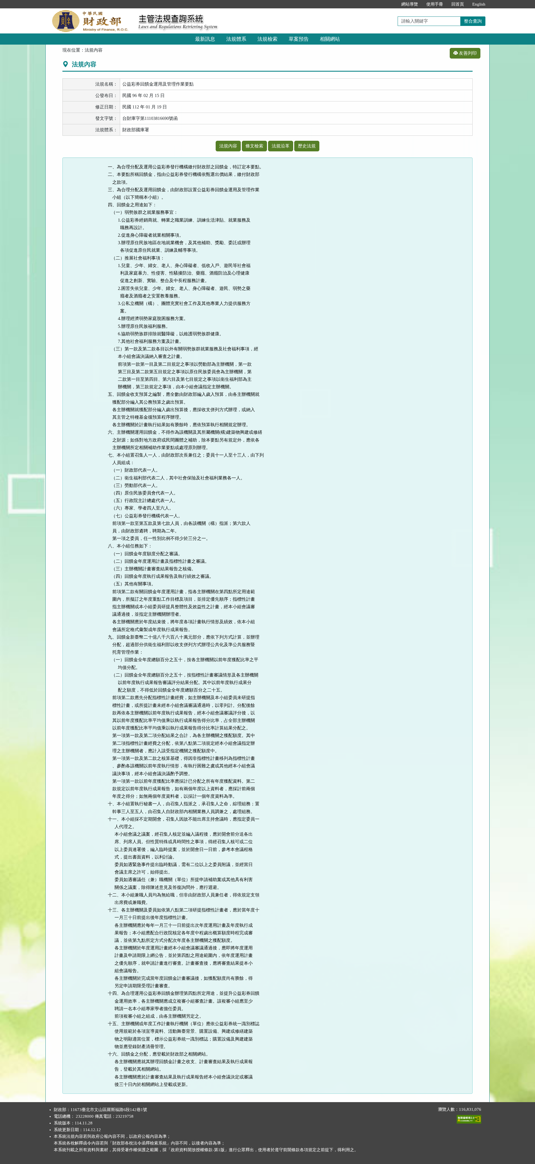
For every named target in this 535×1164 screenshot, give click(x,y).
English (478, 4)
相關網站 (330, 39)
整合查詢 (473, 21)
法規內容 (228, 146)
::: (391, 4)
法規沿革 (281, 146)
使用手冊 (434, 4)
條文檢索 (254, 146)
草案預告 (299, 39)
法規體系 (236, 39)
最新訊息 (205, 39)
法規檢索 (267, 39)
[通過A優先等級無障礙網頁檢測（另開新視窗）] (469, 1118)
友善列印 (467, 53)
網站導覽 (409, 4)
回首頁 (457, 4)
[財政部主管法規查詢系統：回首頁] (90, 11)
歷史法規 (307, 146)
